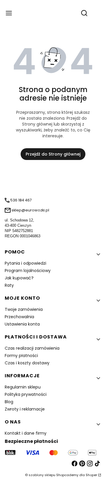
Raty (9, 285)
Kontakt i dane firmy (26, 433)
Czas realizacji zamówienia (32, 348)
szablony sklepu (42, 475)
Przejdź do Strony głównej (53, 154)
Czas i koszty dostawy (27, 363)
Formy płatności (21, 355)
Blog (9, 402)
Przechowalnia (19, 317)
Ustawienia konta (22, 324)
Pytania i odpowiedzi (25, 263)
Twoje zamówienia (24, 309)
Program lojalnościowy (28, 270)
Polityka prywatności (26, 394)
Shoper (91, 475)
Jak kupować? (19, 278)
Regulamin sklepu (23, 387)
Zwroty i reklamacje (25, 409)
